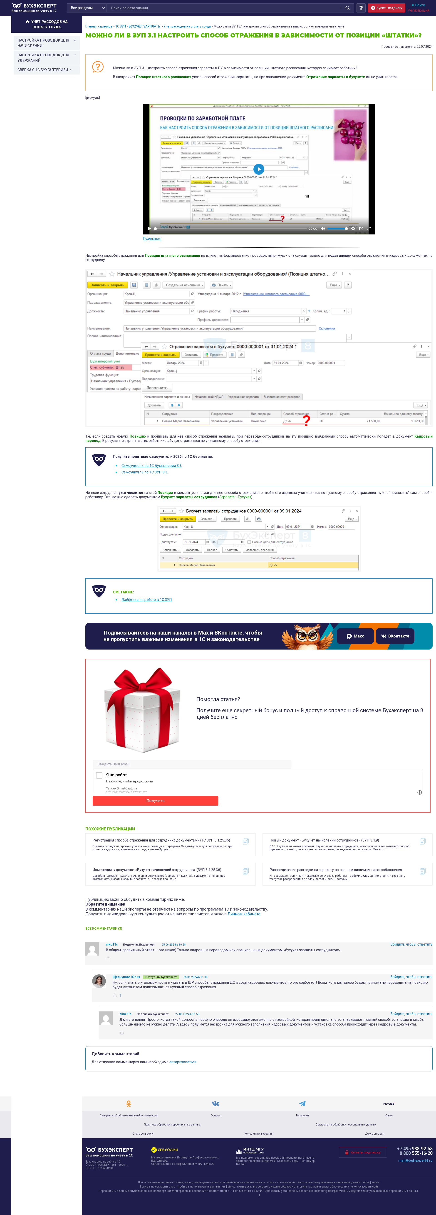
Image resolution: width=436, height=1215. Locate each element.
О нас (389, 1115)
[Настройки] (353, 228)
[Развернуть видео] (368, 228)
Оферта (215, 1115)
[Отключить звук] (322, 228)
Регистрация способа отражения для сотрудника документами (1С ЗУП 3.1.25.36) (161, 840)
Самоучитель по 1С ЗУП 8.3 (144, 472)
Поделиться (152, 238)
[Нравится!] (108, 958)
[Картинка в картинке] (361, 228)
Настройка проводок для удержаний (43, 58)
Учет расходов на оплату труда (187, 26)
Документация (374, 1133)
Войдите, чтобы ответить (411, 944)
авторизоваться (182, 1062)
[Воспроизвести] (149, 228)
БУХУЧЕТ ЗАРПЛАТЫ (145, 26)
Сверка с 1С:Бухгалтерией (42, 70)
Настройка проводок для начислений (43, 43)
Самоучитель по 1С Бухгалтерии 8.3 (151, 465)
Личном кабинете (244, 913)
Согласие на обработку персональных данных (346, 1124)
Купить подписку (366, 1152)
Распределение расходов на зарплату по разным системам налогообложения (336, 870)
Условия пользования (258, 1133)
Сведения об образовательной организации (129, 1115)
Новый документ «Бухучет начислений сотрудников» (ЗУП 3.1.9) (324, 840)
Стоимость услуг (143, 1133)
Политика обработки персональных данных (172, 1124)
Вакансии (302, 1115)
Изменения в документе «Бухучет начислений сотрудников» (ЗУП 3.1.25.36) (156, 870)
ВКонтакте (398, 636)
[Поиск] (347, 7)
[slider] (230, 229)
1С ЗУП (120, 26)
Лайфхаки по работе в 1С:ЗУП (146, 600)
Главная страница (98, 26)
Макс (359, 636)
